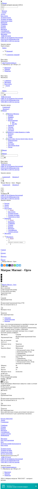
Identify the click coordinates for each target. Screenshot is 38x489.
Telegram (7, 69)
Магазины (4, 438)
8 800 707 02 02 (6, 36)
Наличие (7, 321)
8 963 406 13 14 (10, 41)
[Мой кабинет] (1, 175)
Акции (3, 420)
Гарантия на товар (6, 452)
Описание (7, 318)
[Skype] (17, 265)
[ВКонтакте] (2, 265)
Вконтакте (7, 67)
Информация (5, 435)
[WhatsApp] (15, 265)
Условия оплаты (6, 448)
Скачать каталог (6, 433)
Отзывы (3, 427)
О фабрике (4, 425)
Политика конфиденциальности (11, 443)
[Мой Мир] (7, 265)
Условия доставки (6, 450)
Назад (12, 210)
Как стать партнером (7, 440)
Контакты (4, 430)
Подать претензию (6, 453)
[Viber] (12, 265)
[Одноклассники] (4, 265)
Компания (11, 222)
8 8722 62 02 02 (10, 39)
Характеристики (9, 319)
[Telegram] (20, 265)
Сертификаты (5, 432)
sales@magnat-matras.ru (9, 63)
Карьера (3, 428)
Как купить (11, 212)
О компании (4, 422)
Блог (2, 442)
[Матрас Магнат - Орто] (8, 284)
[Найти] (2, 9)
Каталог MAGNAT (7, 418)
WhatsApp (7, 71)
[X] (9, 265)
